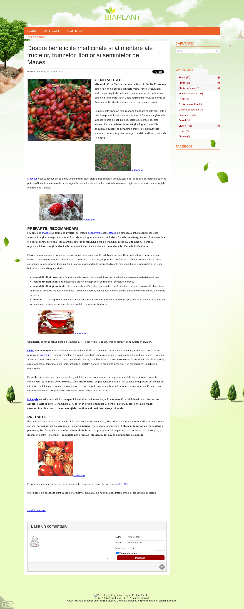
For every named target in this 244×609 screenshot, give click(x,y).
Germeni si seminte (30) (191, 109)
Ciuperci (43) (185, 125)
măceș (46, 232)
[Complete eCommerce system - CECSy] (7, 602)
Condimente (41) (187, 115)
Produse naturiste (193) (191, 93)
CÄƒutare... (185, 43)
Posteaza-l (140, 557)
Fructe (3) (184, 99)
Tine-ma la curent (128, 553)
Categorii (184, 70)
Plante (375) (185, 83)
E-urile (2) (184, 131)
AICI (119, 484)
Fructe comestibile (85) (190, 104)
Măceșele (32, 399)
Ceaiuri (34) (184, 120)
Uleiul (30, 350)
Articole (40, 36)
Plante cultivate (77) (189, 88)
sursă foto (137, 169)
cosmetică (45, 354)
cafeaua (111, 232)
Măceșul (32, 178)
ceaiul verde (95, 232)
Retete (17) (184, 77)
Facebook (184, 146)
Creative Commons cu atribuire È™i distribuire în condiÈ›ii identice (142, 600)
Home (31, 36)
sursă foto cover (36, 510)
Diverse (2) (184, 136)
